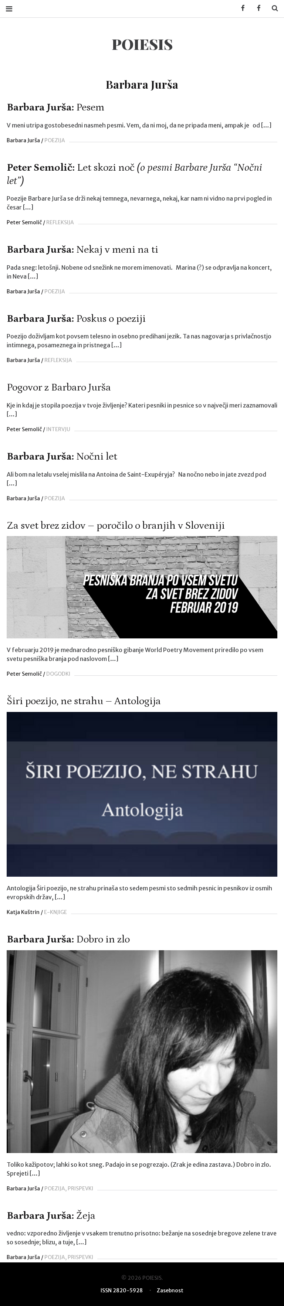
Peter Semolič (24, 222)
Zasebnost (170, 1290)
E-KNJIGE (55, 912)
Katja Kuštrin (23, 912)
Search (272, 8)
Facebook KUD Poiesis (240, 8)
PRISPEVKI (80, 1188)
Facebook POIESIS (256, 8)
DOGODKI (58, 674)
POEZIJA (54, 140)
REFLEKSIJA (60, 222)
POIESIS (142, 44)
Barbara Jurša (23, 140)
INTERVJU (58, 429)
